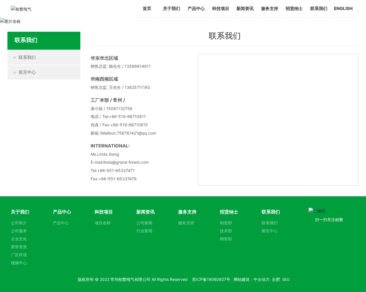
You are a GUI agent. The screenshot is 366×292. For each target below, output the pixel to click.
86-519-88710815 (130, 124)
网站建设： (244, 279)
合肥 (276, 279)
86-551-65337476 (119, 178)
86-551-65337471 (117, 170)
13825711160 (137, 87)
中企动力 (262, 279)
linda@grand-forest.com (126, 162)
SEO (286, 279)
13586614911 (138, 66)
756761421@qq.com (136, 133)
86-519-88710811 (129, 116)
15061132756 (119, 108)
